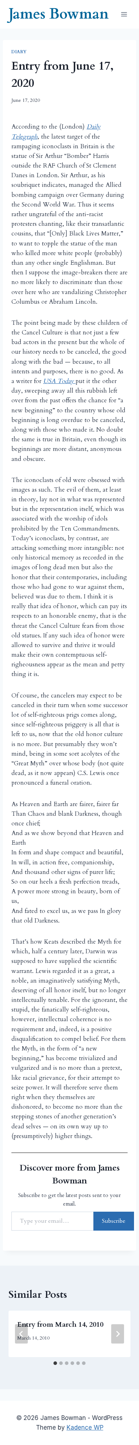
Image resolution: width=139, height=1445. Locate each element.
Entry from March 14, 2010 (60, 1324)
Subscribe (113, 1221)
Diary (19, 52)
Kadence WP (85, 1427)
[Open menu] (123, 14)
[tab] (55, 1363)
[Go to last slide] (21, 1334)
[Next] (117, 1334)
